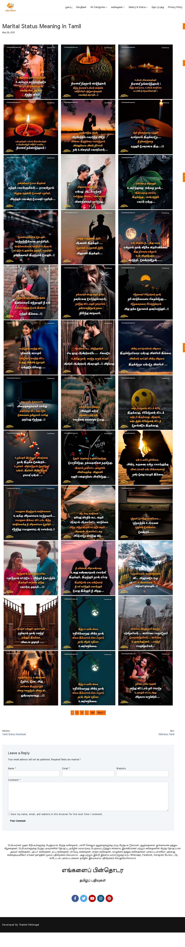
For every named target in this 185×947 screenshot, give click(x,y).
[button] (106, 7)
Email (66, 768)
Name (12, 768)
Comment (14, 780)
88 (92, 713)
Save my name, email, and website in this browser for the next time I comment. (57, 814)
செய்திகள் (81, 7)
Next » (101, 713)
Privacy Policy (175, 7)
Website (121, 768)
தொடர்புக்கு (157, 7)
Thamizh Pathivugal (29, 925)
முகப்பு (68, 7)
